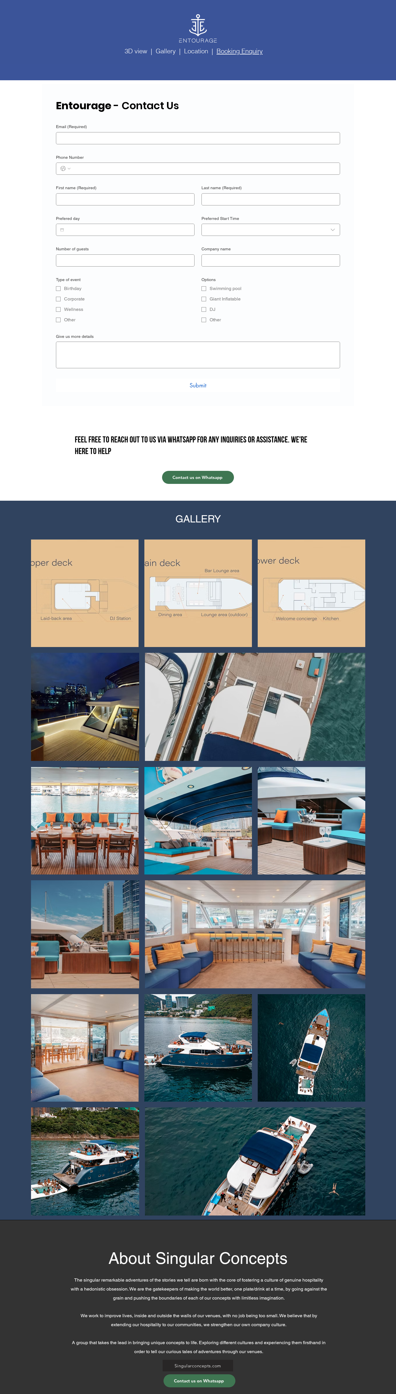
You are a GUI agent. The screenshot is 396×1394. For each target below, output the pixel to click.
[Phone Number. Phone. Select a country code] (65, 168)
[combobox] (270, 230)
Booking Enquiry (240, 51)
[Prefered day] (62, 229)
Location (196, 51)
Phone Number (70, 157)
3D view (136, 51)
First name (76, 187)
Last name (221, 187)
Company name (216, 249)
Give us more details (75, 336)
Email (71, 126)
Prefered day (68, 218)
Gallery (166, 51)
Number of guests (72, 249)
